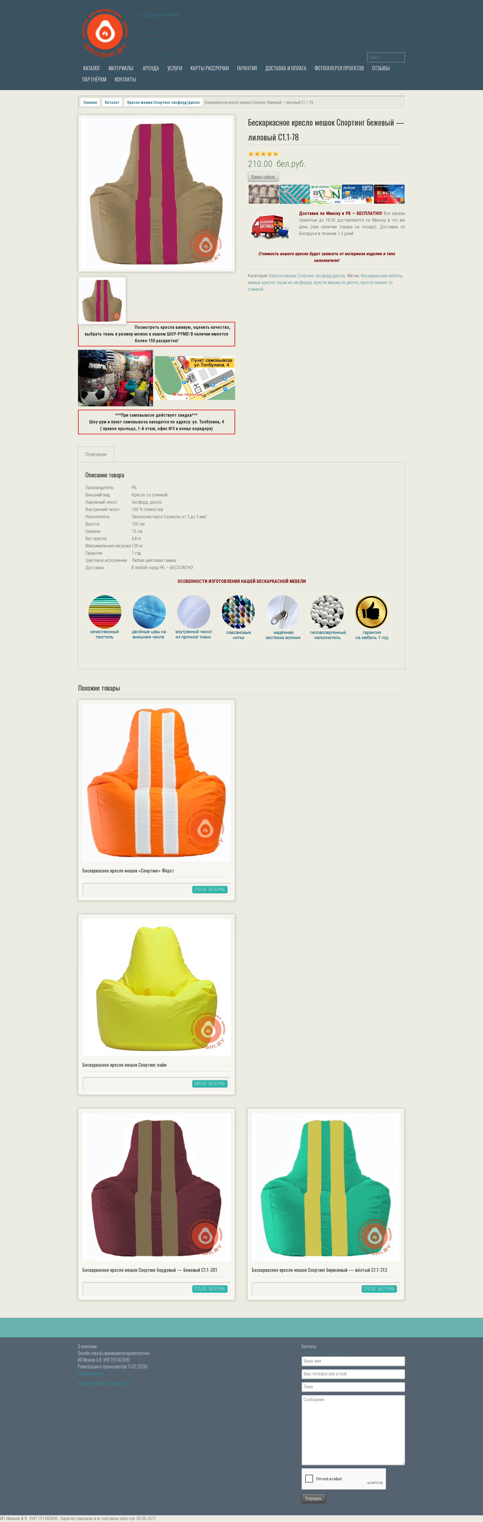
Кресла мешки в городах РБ (105, 1383)
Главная (90, 102)
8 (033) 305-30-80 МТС (160, 15)
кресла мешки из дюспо (336, 282)
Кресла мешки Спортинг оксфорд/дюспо (163, 102)
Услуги (174, 68)
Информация (90, 1373)
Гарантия (247, 68)
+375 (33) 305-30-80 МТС (324, 1353)
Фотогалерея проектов (339, 68)
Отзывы (381, 68)
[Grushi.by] (105, 32)
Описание (96, 454)
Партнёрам (94, 79)
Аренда (150, 68)
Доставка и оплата (285, 68)
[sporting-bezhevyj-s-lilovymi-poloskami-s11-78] (156, 193)
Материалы (120, 68)
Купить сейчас (263, 176)
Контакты (125, 79)
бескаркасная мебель (381, 275)
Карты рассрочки (209, 68)
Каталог (91, 68)
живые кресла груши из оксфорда (280, 282)
